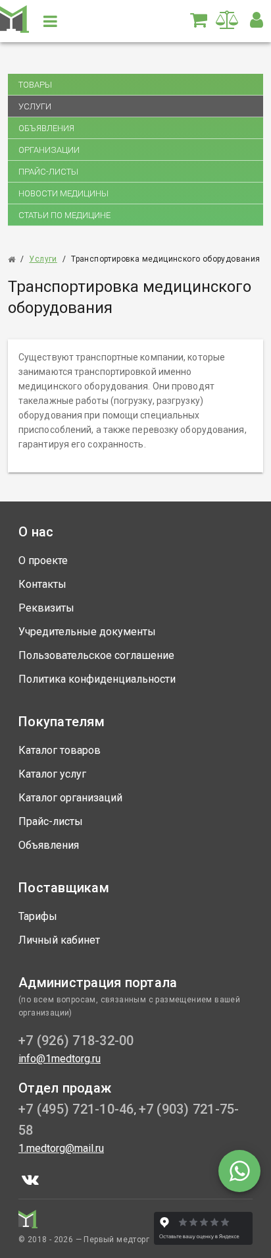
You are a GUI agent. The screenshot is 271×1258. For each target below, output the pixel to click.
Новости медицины (63, 193)
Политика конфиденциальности (97, 679)
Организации (49, 150)
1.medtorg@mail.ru (61, 1148)
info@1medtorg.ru (59, 1058)
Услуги (34, 106)
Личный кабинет (59, 940)
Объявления (46, 128)
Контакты (42, 584)
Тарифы (37, 916)
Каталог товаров (59, 750)
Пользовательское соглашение (96, 655)
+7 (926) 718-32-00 (76, 1040)
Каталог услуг (52, 774)
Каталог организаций (70, 797)
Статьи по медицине (64, 215)
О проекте (43, 560)
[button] (256, 19)
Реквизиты (46, 608)
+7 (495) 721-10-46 (76, 1109)
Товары (35, 85)
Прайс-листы (48, 172)
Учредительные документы (87, 631)
